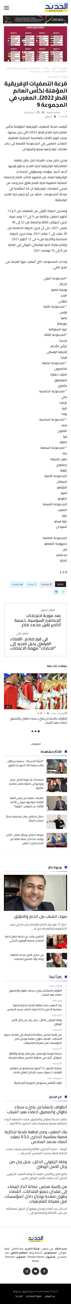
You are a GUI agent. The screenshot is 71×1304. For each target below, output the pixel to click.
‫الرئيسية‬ (64, 68)
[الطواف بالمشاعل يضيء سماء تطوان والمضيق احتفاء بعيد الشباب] (35, 691)
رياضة (46, 68)
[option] (35, 699)
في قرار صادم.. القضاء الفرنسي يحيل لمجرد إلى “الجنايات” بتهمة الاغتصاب (33, 641)
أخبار (55, 68)
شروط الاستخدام (33, 1296)
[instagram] (27, 1271)
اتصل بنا (19, 1296)
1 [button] (38, 731)
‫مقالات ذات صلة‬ (57, 667)
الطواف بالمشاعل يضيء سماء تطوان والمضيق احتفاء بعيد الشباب (38, 720)
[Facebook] (44, 1271)
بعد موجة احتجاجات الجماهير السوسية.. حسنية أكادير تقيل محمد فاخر (37, 618)
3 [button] (32, 731)
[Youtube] (35, 1271)
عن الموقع (50, 1296)
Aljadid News (53, 112)
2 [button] (35, 731)
